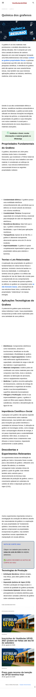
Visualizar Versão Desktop (25, 684)
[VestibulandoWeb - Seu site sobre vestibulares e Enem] (20, 2)
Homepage (5, 8)
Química (12, 8)
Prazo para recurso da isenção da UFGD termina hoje (17, 673)
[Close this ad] (35, 687)
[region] (15, 91)
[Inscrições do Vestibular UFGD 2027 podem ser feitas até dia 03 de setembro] (18, 623)
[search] (33, 3)
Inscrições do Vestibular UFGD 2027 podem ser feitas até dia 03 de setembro (18, 640)
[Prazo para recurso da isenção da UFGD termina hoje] (18, 657)
